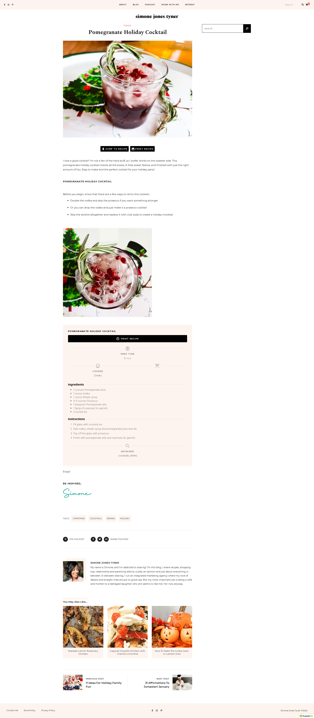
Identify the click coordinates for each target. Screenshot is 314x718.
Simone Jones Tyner (104, 562)
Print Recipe (143, 149)
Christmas (79, 518)
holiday (125, 518)
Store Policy (29, 710)
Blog (136, 4)
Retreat (190, 4)
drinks (111, 518)
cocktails (96, 518)
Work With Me (170, 4)
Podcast (150, 4)
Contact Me (12, 710)
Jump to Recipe (116, 149)
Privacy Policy (48, 710)
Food (127, 25)
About (123, 4)
